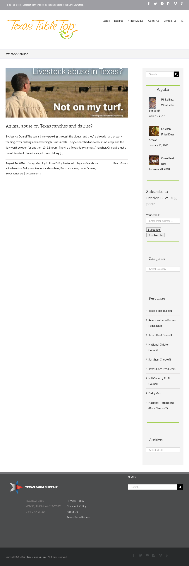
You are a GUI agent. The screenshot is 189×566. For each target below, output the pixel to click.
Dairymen (28, 168)
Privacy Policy (75, 500)
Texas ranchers (14, 173)
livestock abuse (69, 168)
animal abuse (90, 163)
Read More (119, 163)
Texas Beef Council (160, 335)
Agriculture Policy (52, 163)
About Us (72, 511)
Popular (163, 89)
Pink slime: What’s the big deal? (161, 105)
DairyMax (154, 393)
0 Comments (33, 173)
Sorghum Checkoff (159, 359)
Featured (68, 163)
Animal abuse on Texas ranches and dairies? (49, 126)
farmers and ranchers (47, 168)
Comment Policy (77, 506)
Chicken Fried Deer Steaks (161, 134)
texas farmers (87, 168)
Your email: (153, 215)
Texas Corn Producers (162, 368)
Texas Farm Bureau (160, 310)
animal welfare (14, 168)
